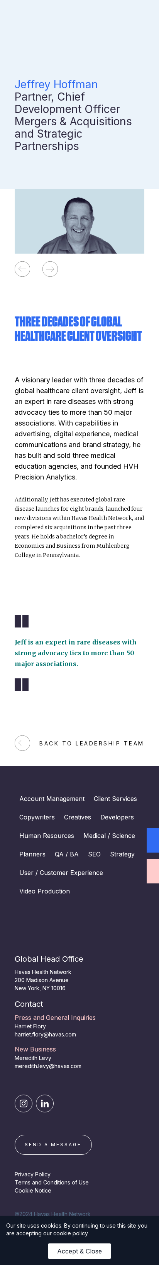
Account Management (52, 798)
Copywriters (37, 817)
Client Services (115, 798)
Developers (117, 817)
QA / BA (67, 854)
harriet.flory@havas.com (45, 1034)
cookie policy (70, 1233)
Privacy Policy (33, 1174)
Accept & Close (79, 1251)
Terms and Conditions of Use (52, 1182)
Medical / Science (109, 835)
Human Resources (46, 835)
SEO (94, 854)
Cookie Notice (33, 1190)
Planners (32, 854)
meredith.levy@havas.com (48, 1066)
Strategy (122, 854)
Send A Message (53, 1144)
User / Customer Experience (61, 872)
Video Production (44, 891)
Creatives (77, 817)
